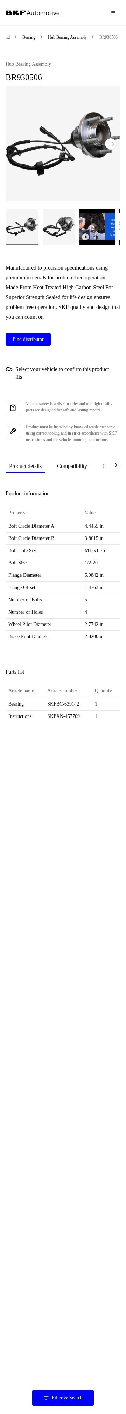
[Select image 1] (22, 227)
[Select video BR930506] (97, 227)
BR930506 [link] (108, 37)
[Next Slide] (110, 144)
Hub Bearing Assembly (67, 37)
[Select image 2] (59, 227)
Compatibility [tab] (72, 466)
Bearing (28, 37)
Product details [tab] (25, 466)
